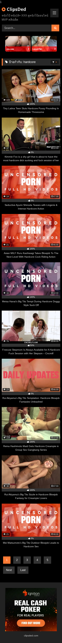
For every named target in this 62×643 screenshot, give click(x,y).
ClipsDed (16, 9)
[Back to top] (51, 633)
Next (9, 570)
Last (22, 570)
